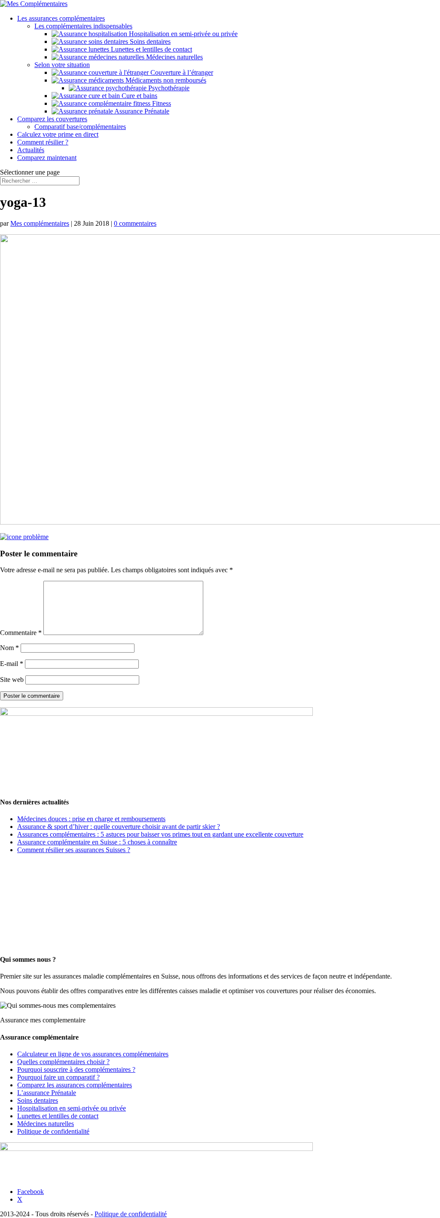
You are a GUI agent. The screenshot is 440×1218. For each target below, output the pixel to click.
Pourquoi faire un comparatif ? (58, 1077)
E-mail (11, 663)
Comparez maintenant (46, 157)
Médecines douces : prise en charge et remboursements (91, 818)
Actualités (30, 149)
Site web (12, 679)
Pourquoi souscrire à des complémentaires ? (76, 1069)
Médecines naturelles (173, 57)
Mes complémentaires (39, 223)
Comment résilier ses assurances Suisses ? (73, 849)
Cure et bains (138, 95)
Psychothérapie (168, 88)
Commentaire (21, 632)
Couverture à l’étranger (181, 72)
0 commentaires (135, 223)
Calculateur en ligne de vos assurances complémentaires (92, 1054)
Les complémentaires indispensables (83, 26)
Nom (9, 647)
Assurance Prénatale (141, 111)
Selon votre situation (62, 64)
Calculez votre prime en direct (57, 134)
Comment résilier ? (42, 142)
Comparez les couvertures (52, 119)
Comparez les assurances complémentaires (74, 1085)
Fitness (160, 103)
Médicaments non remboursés (165, 80)
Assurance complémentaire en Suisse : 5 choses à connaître (97, 842)
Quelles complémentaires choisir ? (63, 1061)
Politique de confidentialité (53, 1131)
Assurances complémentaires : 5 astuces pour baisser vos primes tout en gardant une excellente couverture (160, 834)
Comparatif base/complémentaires (80, 126)
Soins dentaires (149, 41)
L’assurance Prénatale (46, 1092)
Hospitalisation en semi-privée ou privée (182, 33)
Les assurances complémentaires (61, 18)
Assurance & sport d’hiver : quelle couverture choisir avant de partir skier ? (118, 826)
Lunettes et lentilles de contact (150, 49)
